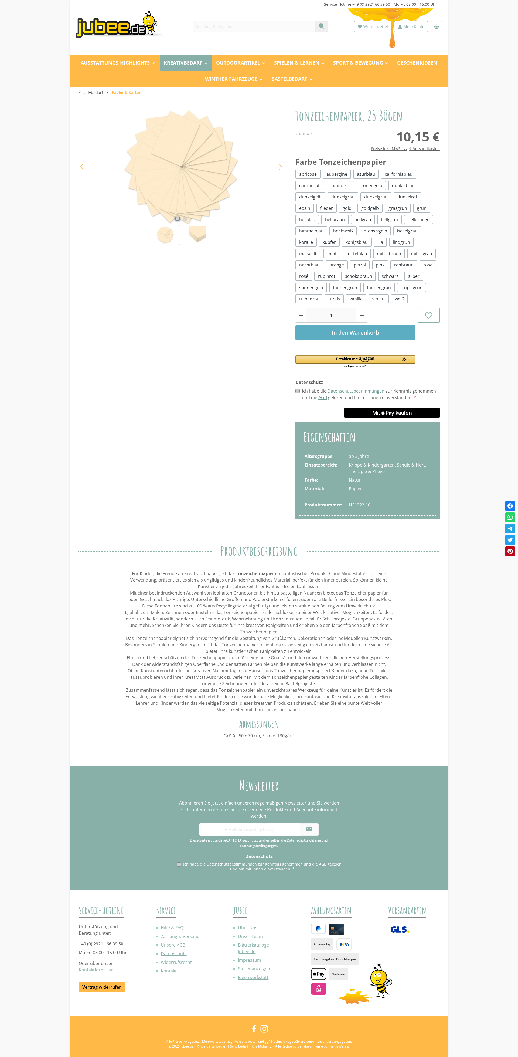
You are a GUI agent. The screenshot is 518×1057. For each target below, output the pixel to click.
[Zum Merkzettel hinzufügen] (429, 315)
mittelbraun (389, 253)
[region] (181, 177)
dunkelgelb (310, 197)
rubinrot (326, 276)
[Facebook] (510, 506)
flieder (326, 208)
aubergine (336, 174)
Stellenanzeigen (254, 969)
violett (378, 299)
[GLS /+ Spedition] (400, 929)
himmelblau (311, 231)
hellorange (419, 219)
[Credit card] (337, 929)
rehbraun (404, 265)
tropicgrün (411, 288)
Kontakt (169, 971)
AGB (322, 397)
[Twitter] (510, 540)
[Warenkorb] (436, 26)
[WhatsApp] (510, 517)
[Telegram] (510, 528)
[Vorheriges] (82, 166)
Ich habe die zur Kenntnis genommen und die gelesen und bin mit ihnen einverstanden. (369, 394)
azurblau (366, 174)
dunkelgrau (343, 197)
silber (414, 276)
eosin (304, 208)
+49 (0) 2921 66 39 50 (371, 4)
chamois (338, 185)
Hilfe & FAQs (173, 928)
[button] (355, 361)
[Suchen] (321, 26)
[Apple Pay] (319, 974)
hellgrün (389, 219)
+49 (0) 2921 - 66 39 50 (101, 944)
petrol (360, 265)
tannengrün (345, 288)
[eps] (319, 989)
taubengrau (379, 288)
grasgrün (397, 208)
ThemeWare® (338, 1046)
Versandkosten (246, 1041)
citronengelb (369, 185)
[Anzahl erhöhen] (361, 315)
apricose (308, 174)
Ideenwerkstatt (253, 977)
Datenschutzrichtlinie (304, 840)
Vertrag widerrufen (102, 987)
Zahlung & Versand (180, 936)
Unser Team (250, 936)
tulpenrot (309, 299)
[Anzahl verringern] (300, 315)
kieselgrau (407, 231)
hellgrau (363, 219)
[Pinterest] (510, 551)
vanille (356, 299)
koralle (306, 242)
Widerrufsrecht (176, 962)
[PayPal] (318, 928)
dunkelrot (407, 197)
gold (347, 208)
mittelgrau (421, 253)
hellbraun (335, 219)
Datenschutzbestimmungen (356, 391)
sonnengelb (311, 288)
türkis (334, 299)
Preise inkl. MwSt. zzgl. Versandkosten (405, 148)
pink (380, 265)
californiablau (399, 174)
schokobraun (358, 276)
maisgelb (308, 253)
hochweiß (343, 231)
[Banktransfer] (344, 944)
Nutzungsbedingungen (258, 845)
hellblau (307, 219)
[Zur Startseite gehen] (123, 26)
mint (332, 253)
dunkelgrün (376, 197)
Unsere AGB (173, 945)
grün (422, 208)
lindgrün (401, 242)
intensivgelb (375, 231)
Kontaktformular (96, 970)
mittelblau (356, 253)
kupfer (329, 242)
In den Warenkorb (355, 332)
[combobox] (254, 26)
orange (336, 265)
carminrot (309, 185)
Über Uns (247, 928)
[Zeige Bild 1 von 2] (177, 219)
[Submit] (309, 829)
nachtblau (309, 265)
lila (380, 242)
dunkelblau (403, 185)
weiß (399, 299)
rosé (303, 276)
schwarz (390, 276)
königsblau (357, 242)
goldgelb (370, 208)
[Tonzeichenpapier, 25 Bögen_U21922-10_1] (181, 167)
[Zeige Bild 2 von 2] (185, 219)
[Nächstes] (280, 166)
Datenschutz (174, 954)
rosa (427, 265)
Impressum (249, 960)
